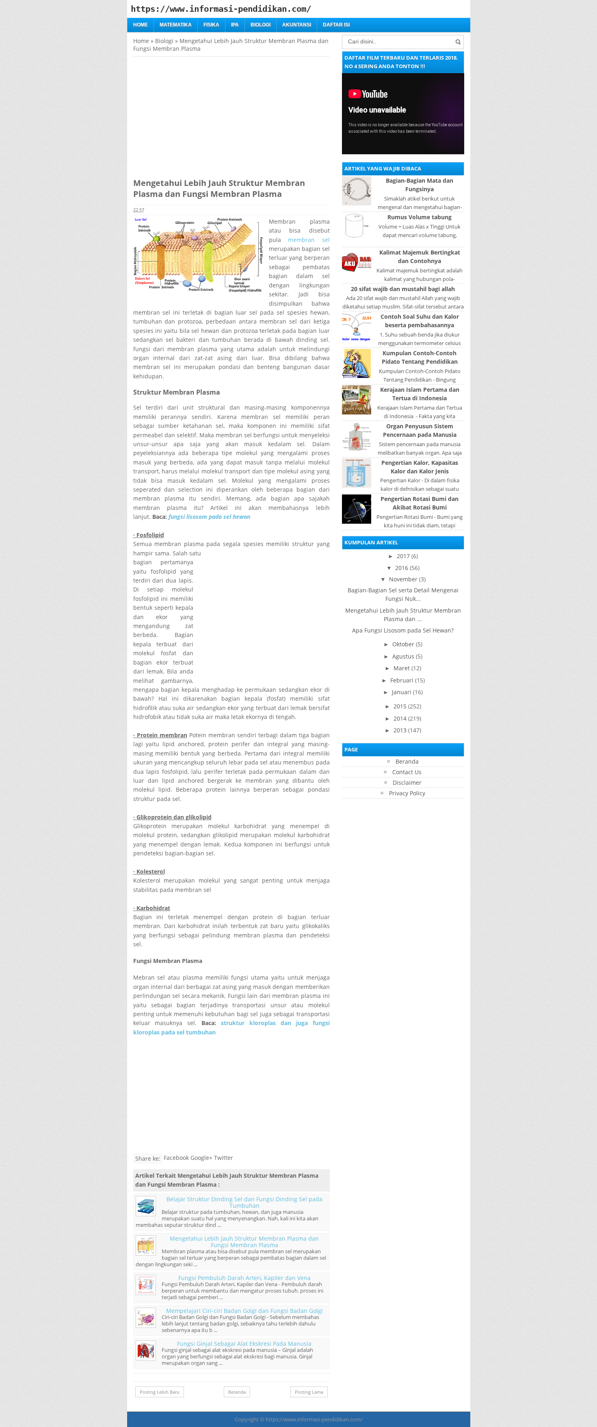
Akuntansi (296, 25)
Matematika (176, 25)
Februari (401, 680)
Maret (402, 668)
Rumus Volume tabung (419, 217)
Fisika (211, 25)
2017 (403, 556)
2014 (400, 718)
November (403, 579)
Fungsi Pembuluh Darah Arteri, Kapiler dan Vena (244, 1278)
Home (140, 25)
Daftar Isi (336, 25)
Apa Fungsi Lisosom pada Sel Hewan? (403, 630)
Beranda (237, 1392)
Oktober (403, 644)
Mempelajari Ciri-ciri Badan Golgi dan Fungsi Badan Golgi (244, 1311)
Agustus (403, 656)
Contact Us (407, 772)
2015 (400, 706)
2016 (401, 568)
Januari (401, 692)
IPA (235, 25)
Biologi (260, 25)
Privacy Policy (407, 793)
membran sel (309, 240)
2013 (400, 730)
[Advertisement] (201, 114)
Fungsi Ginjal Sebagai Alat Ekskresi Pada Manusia (244, 1343)
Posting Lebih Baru (160, 1392)
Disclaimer (407, 782)
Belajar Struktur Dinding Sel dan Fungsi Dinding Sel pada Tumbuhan (244, 1202)
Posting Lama (309, 1392)
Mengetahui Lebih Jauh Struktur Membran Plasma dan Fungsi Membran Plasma (244, 1242)
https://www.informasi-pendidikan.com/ (314, 1419)
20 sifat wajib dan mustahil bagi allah (403, 289)
